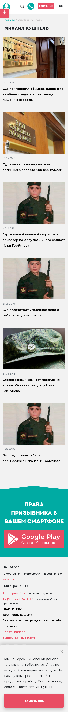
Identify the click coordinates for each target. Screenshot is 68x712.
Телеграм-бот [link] (14, 593)
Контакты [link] (10, 626)
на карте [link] (8, 579)
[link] (4, 13)
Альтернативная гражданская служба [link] (32, 620)
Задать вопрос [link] (14, 632)
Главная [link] (9, 20)
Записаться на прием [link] (19, 637)
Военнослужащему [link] (17, 614)
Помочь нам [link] (46, 6)
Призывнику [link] (12, 609)
